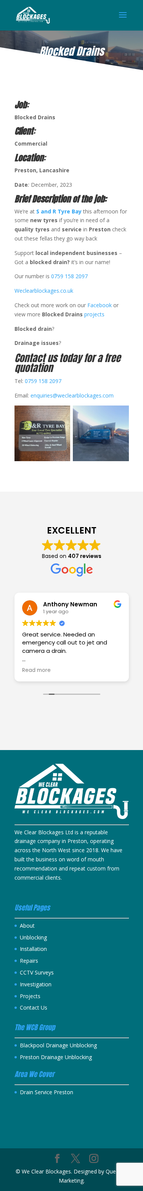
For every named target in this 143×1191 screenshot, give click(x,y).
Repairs (29, 960)
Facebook (100, 305)
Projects (30, 996)
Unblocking (33, 937)
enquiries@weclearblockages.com (72, 395)
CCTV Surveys (37, 972)
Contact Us (33, 1007)
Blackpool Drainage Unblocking (58, 1045)
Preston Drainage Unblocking (56, 1057)
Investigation (35, 984)
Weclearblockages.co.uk (43, 290)
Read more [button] (36, 670)
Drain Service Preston (46, 1092)
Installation (33, 948)
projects (94, 314)
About (27, 925)
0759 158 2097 (69, 276)
